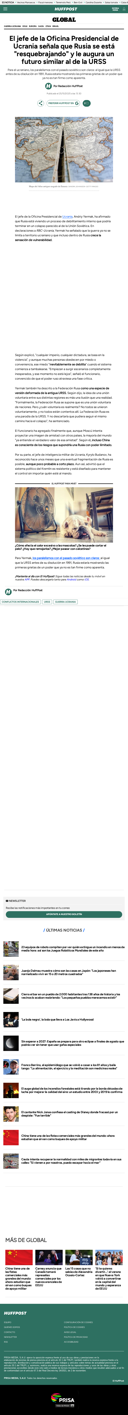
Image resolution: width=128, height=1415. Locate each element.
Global (64, 20)
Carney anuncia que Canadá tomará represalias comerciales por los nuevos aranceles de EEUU (48, 1277)
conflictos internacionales (20, 601)
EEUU (24, 26)
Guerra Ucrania (12, 26)
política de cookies (74, 1327)
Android (71, 579)
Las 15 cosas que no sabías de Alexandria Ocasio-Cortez (78, 1272)
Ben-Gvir (78, 2)
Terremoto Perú (63, 2)
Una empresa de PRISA (64, 1397)
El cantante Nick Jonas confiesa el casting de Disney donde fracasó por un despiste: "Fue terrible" (69, 1113)
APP (26, 579)
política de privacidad (76, 1337)
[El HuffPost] (66, 9)
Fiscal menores (45, 2)
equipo (7, 1322)
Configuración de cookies (78, 1322)
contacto (9, 1332)
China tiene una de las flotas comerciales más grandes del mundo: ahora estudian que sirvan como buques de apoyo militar (68, 1137)
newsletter (10, 1337)
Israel (55, 26)
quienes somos (12, 1327)
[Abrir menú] (5, 9)
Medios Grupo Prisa (64, 1406)
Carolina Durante (94, 2)
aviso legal (70, 1332)
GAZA (41, 26)
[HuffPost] (15, 1312)
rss (6, 1342)
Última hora (115, 9)
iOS (86, 579)
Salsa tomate (111, 2)
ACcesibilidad (71, 1342)
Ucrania (67, 216)
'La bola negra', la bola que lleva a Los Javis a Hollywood (57, 1019)
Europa (33, 26)
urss (47, 601)
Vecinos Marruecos (26, 2)
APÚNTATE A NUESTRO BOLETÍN (64, 914)
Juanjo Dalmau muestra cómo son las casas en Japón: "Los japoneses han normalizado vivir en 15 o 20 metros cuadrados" (68, 972)
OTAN (48, 26)
